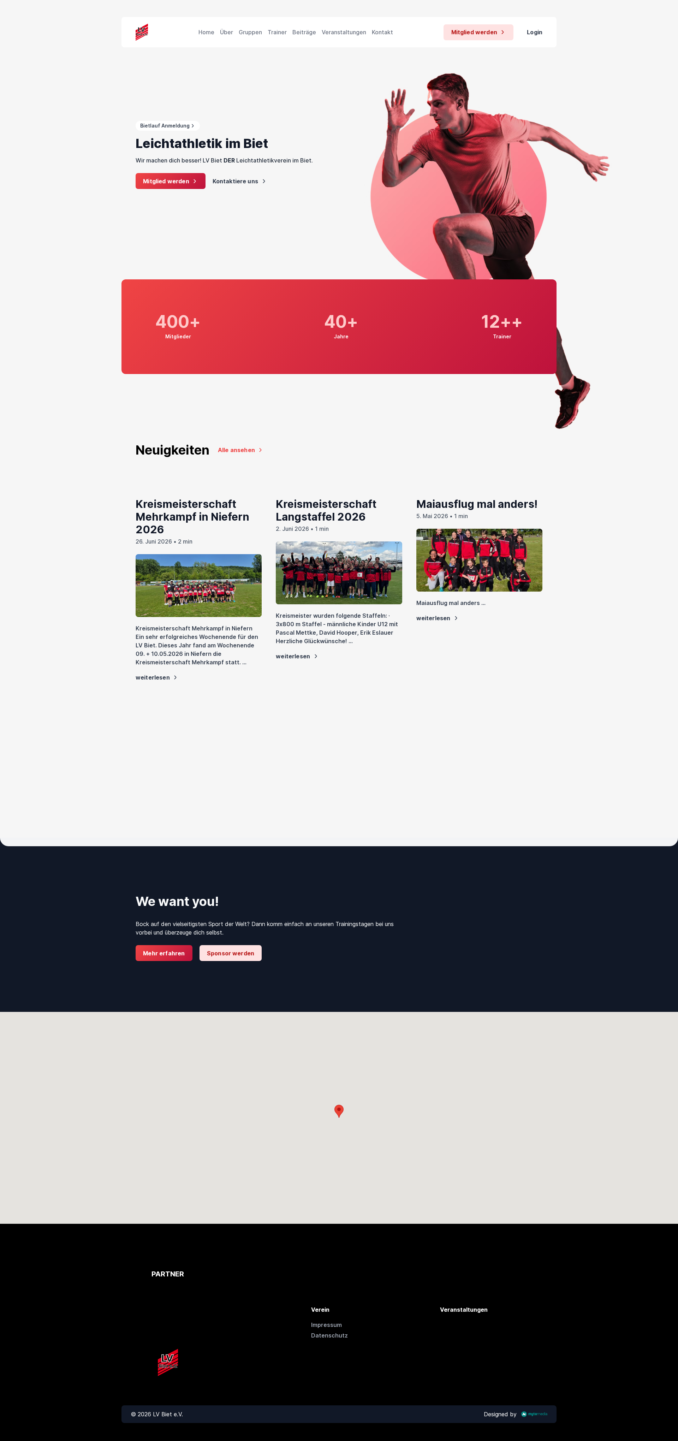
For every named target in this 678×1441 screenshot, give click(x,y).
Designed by (500, 1414)
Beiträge (304, 32)
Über (226, 32)
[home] (142, 32)
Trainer (277, 32)
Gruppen (250, 32)
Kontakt (382, 32)
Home (206, 32)
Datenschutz (329, 1335)
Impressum (326, 1324)
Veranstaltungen (344, 32)
